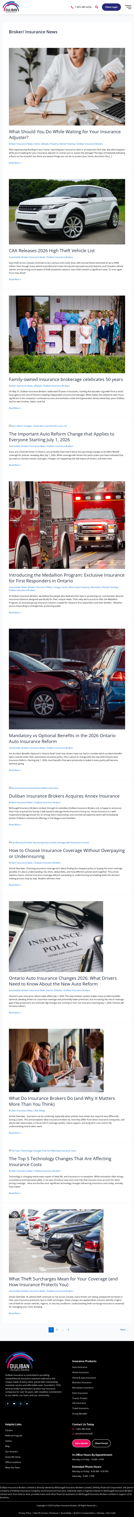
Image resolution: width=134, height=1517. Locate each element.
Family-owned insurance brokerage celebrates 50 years (66, 379)
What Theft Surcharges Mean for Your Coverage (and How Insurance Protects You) (63, 1282)
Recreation (96, 587)
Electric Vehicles (54, 990)
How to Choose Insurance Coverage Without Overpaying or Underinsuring (67, 853)
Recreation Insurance (82, 1387)
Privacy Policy (25, 1513)
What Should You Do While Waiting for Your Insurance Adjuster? (65, 134)
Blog (7, 1446)
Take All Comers (40, 1513)
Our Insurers (11, 1451)
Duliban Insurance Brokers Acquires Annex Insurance (64, 796)
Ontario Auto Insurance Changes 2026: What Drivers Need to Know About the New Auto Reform (63, 981)
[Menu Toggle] (128, 7)
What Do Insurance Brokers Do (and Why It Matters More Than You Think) (62, 1101)
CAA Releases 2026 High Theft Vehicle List (52, 250)
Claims (8, 1440)
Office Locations (13, 1462)
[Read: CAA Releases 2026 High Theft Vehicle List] (67, 211)
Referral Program (13, 1435)
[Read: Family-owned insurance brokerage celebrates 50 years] (67, 334)
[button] (97, 7)
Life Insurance (79, 1403)
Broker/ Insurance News (21, 143)
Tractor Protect (79, 1398)
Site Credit (110, 1513)
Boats (24, 587)
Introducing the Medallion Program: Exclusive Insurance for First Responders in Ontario (67, 578)
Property (54, 143)
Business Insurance (81, 1382)
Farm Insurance (80, 1393)
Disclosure (54, 1513)
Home (37, 143)
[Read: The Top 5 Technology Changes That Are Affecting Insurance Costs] (42, 1150)
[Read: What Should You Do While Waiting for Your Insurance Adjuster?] (67, 86)
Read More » (15, 162)
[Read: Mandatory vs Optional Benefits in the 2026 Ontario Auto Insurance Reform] (67, 678)
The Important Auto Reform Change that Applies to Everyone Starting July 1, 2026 (61, 437)
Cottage (57, 587)
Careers (9, 1430)
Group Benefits (79, 1413)
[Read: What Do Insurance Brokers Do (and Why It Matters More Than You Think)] (56, 1060)
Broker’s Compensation (84, 1513)
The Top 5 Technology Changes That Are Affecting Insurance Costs (60, 1161)
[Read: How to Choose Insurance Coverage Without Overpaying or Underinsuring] (49, 842)
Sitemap (100, 1513)
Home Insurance (80, 1372)
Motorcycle (74, 587)
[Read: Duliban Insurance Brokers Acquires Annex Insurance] (33, 787)
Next (124, 1329)
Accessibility (66, 1513)
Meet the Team (12, 1467)
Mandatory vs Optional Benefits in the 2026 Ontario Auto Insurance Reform (62, 738)
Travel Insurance (80, 1408)
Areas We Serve (13, 1456)
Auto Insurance (79, 1367)
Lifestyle (45, 143)
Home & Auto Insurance (84, 1377)
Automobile (14, 257)
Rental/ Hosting (67, 143)
